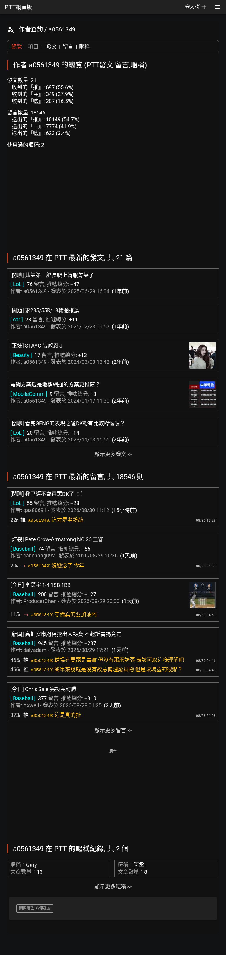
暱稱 (84, 47)
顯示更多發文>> (113, 454)
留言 (68, 47)
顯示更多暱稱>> (113, 886)
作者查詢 (31, 29)
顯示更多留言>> (113, 730)
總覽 (16, 47)
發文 (51, 47)
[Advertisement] (113, 796)
